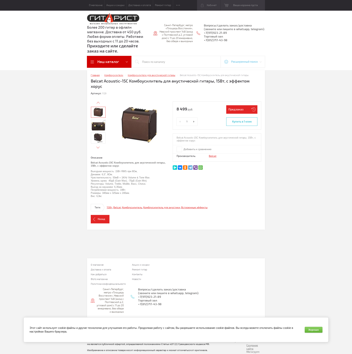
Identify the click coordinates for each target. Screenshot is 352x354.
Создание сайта (252, 347)
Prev (98, 102)
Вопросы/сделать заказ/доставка (228, 25)
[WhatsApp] (200, 167)
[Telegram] (190, 167)
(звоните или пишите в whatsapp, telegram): (234, 29)
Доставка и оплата (139, 5)
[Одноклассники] (185, 167)
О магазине (95, 5)
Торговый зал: (213, 36)
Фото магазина (99, 279)
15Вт (109, 207)
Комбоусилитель (132, 207)
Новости (136, 279)
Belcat (212, 156)
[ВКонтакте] (180, 167)
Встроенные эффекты (194, 207)
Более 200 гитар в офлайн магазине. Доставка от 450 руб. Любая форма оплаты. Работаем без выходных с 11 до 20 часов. (115, 34)
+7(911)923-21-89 (215, 33)
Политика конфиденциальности (108, 284)
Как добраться (99, 274)
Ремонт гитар (163, 5)
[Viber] (195, 167)
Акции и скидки (115, 5)
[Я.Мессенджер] (175, 167)
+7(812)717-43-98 (215, 40)
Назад (101, 219)
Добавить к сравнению (197, 149)
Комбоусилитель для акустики (161, 207)
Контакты (137, 274)
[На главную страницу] (113, 19)
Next (98, 147)
